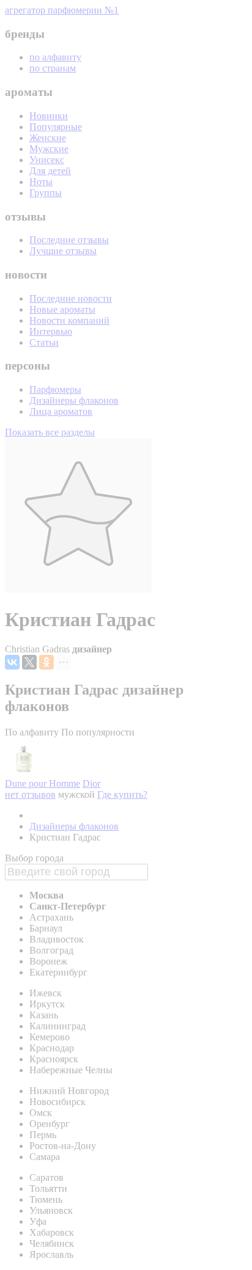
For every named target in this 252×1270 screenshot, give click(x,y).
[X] (29, 662)
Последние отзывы (69, 240)
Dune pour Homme (42, 783)
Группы (45, 193)
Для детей (50, 171)
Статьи (44, 342)
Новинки (48, 116)
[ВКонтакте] (12, 662)
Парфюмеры (55, 389)
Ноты (41, 182)
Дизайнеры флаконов (74, 400)
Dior (91, 783)
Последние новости (70, 298)
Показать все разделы (50, 432)
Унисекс (46, 160)
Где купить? (122, 794)
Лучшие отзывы (63, 251)
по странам (52, 68)
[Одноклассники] (46, 662)
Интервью (50, 331)
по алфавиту (55, 57)
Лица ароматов (60, 411)
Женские (47, 138)
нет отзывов (30, 794)
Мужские (49, 149)
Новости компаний (69, 320)
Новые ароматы (62, 309)
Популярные (55, 127)
